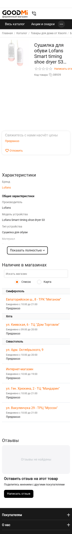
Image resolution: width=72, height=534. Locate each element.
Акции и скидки (43, 24)
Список (26, 281)
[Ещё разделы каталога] (61, 24)
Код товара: (41, 74)
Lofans (6, 187)
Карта (47, 281)
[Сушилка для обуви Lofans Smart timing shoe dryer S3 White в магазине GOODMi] (15, 53)
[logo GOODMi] (15, 14)
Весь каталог (15, 24)
